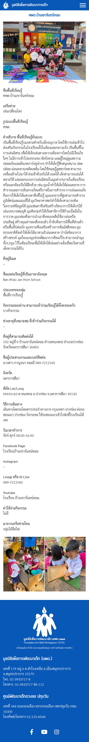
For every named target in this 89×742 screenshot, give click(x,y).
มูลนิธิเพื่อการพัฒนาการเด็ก (30, 5)
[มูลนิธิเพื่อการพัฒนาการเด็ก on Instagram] (56, 731)
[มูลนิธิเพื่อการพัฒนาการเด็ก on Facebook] (31, 731)
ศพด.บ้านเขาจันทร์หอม (44, 15)
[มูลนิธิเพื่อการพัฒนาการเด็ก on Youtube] (44, 731)
